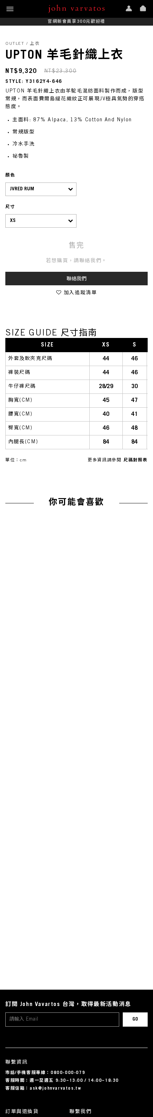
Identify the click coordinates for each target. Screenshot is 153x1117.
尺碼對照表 (135, 460)
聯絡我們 (76, 279)
